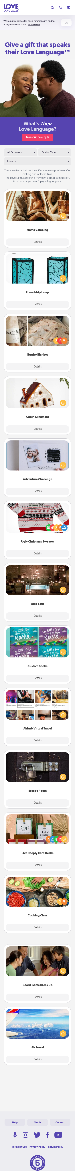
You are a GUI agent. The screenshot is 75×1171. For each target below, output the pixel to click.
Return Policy (55, 1146)
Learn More (34, 24)
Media (37, 1122)
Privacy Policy (37, 1146)
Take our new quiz (37, 137)
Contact (60, 1122)
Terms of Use (19, 1146)
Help (15, 1122)
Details (37, 242)
